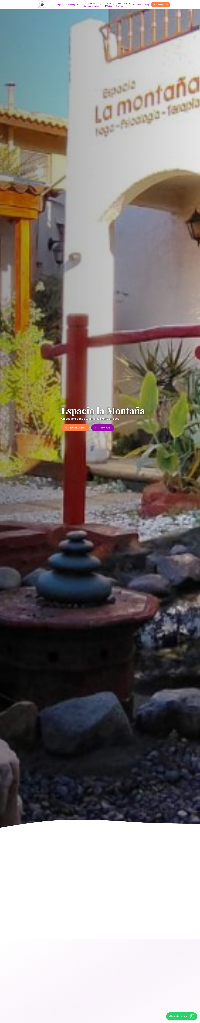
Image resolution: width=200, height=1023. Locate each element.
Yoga (58, 4)
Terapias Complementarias (91, 4)
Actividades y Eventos (123, 4)
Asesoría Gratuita (102, 428)
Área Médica (108, 4)
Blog (147, 4)
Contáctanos (162, 4)
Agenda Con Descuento (75, 428)
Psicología (72, 4)
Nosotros (137, 4)
